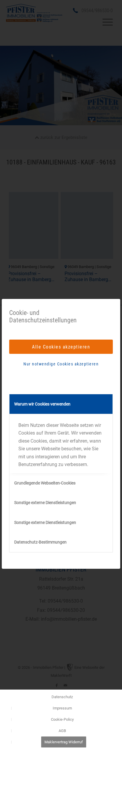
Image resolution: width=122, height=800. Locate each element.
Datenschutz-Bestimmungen (40, 542)
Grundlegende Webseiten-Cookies (45, 483)
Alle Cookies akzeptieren (61, 347)
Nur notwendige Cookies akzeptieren (61, 364)
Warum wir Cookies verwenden (42, 404)
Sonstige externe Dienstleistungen (45, 502)
